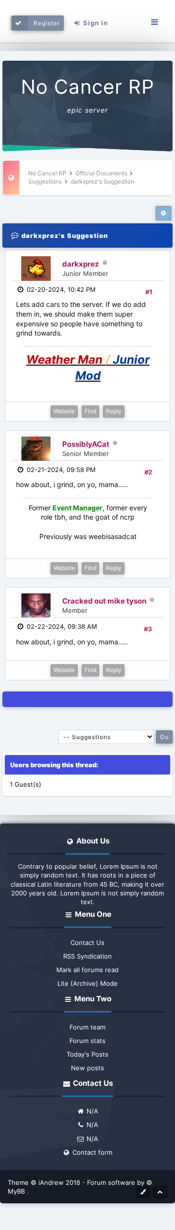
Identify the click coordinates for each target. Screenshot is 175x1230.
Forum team (87, 1027)
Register (47, 23)
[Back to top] (160, 1191)
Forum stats (87, 1041)
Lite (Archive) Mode (87, 983)
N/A (91, 1111)
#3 (148, 629)
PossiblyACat (85, 444)
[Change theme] (143, 1191)
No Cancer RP (87, 87)
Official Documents (101, 173)
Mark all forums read (87, 970)
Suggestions (45, 181)
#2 (148, 472)
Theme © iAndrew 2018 (45, 1182)
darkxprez (80, 264)
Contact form (91, 1152)
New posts (87, 1068)
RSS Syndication (87, 956)
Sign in (94, 23)
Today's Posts (87, 1054)
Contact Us (87, 942)
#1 (148, 292)
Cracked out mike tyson (104, 601)
